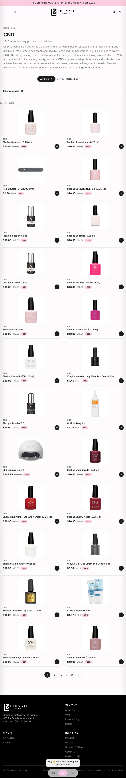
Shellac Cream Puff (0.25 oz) (18, 376)
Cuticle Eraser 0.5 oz (78, 610)
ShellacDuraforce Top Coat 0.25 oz (22, 610)
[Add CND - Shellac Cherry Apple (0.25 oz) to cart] (121, 521)
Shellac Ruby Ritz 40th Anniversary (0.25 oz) (27, 516)
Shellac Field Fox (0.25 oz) (81, 657)
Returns (69, 742)
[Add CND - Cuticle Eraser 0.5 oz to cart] (121, 614)
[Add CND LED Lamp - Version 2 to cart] (57, 474)
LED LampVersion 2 (13, 470)
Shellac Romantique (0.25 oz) (83, 142)
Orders (6, 742)
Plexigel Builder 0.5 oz (15, 282)
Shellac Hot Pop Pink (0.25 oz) (83, 282)
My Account (9, 738)
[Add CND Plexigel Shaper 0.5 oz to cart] (57, 240)
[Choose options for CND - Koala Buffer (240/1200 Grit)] (57, 193)
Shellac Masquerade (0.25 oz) (83, 470)
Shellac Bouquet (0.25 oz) (81, 235)
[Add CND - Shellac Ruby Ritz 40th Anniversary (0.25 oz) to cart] (57, 521)
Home (6, 28)
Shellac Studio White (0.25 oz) (19, 563)
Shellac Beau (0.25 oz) (15, 329)
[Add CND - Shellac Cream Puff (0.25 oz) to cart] (57, 380)
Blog (67, 714)
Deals (68, 756)
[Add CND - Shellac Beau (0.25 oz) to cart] (57, 333)
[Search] (15, 12)
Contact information (113, 770)
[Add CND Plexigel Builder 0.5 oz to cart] (57, 286)
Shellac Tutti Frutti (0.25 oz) (82, 329)
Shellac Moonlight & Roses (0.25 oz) (22, 657)
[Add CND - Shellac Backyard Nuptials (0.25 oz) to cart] (121, 193)
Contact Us (71, 751)
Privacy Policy (72, 719)
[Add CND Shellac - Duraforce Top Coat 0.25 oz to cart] (57, 614)
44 (71, 674)
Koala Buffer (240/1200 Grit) (18, 189)
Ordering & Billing (74, 747)
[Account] (114, 12)
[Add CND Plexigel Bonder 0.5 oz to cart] (57, 427)
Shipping (69, 738)
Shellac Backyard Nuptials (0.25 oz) (86, 189)
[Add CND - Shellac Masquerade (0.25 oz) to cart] (121, 474)
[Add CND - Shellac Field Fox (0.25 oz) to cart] (121, 661)
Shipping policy (79, 770)
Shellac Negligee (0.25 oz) (17, 142)
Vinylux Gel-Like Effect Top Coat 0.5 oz (88, 563)
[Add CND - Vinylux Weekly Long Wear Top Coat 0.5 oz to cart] (121, 380)
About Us (70, 710)
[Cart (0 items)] (120, 12)
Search (68, 724)
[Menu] (6, 12)
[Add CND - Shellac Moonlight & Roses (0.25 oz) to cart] (57, 661)
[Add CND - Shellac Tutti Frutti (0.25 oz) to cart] (121, 333)
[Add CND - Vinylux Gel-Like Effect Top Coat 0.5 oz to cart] (121, 568)
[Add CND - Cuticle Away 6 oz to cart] (121, 427)
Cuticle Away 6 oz (77, 423)
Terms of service (95, 770)
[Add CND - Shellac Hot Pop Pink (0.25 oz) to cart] (121, 286)
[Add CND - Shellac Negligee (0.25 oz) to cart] (57, 146)
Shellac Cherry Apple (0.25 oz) (84, 516)
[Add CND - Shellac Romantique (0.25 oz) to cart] (121, 146)
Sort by (60, 79)
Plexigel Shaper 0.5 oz (15, 235)
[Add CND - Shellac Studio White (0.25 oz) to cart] (57, 568)
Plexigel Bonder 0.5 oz (15, 423)
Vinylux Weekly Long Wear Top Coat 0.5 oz (90, 376)
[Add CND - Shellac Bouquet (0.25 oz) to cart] (121, 240)
